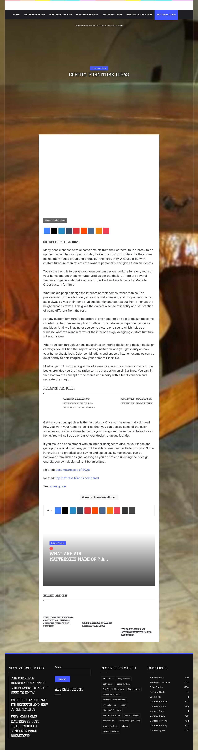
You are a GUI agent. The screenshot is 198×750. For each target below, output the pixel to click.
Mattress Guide (166, 14)
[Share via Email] (125, 510)
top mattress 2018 (110, 731)
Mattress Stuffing (158, 725)
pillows (125, 726)
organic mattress (110, 726)
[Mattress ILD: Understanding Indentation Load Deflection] (109, 402)
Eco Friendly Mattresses (113, 689)
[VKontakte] (91, 231)
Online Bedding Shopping (129, 721)
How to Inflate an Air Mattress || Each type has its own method (136, 632)
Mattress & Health (60, 14)
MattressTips (108, 721)
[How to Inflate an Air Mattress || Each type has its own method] (138, 614)
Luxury (123, 705)
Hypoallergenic (109, 705)
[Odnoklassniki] (99, 231)
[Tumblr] (69, 231)
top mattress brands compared (77, 478)
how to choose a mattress (99, 497)
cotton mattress (123, 684)
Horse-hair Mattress (111, 694)
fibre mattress (134, 689)
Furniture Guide (157, 692)
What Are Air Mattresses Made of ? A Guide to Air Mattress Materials (77, 562)
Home (16, 14)
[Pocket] (106, 231)
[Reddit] (84, 231)
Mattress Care (157, 711)
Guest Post (155, 697)
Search (58, 667)
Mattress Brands (34, 14)
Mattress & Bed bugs (112, 710)
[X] (54, 231)
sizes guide (58, 486)
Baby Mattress (157, 677)
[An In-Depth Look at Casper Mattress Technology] (99, 611)
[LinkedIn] (61, 231)
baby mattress (124, 678)
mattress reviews (131, 715)
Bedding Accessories (139, 14)
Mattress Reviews (87, 14)
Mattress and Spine (111, 715)
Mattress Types (112, 14)
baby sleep (107, 684)
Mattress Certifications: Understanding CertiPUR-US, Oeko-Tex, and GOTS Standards (79, 403)
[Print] (132, 510)
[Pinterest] (76, 231)
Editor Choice (57, 543)
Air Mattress (108, 678)
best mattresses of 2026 (73, 470)
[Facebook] (47, 231)
